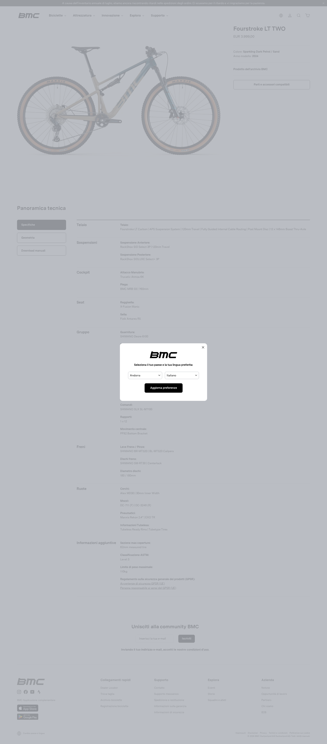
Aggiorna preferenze (163, 387)
